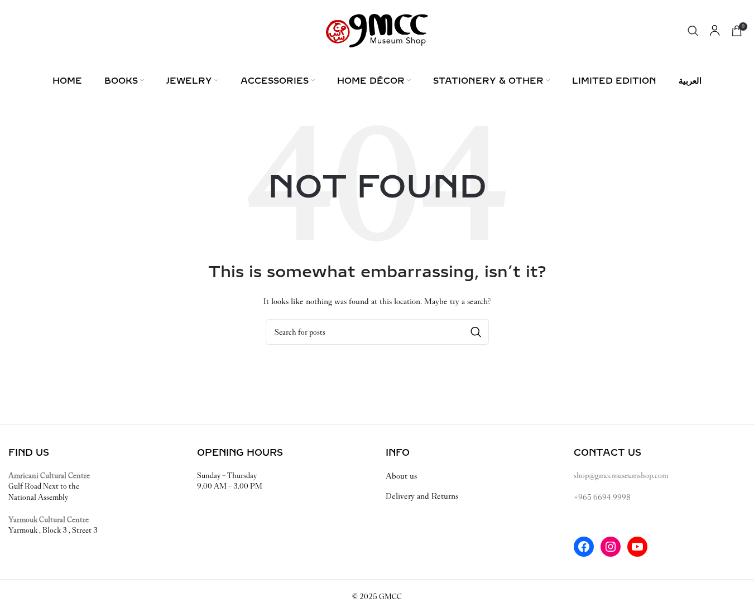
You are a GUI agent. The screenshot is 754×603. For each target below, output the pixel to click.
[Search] (693, 31)
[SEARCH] (476, 332)
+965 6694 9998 (602, 497)
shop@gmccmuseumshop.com (621, 475)
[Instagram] (611, 547)
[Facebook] (584, 547)
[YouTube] (637, 547)
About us (401, 476)
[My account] (715, 31)
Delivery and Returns (422, 496)
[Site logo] (377, 30)
